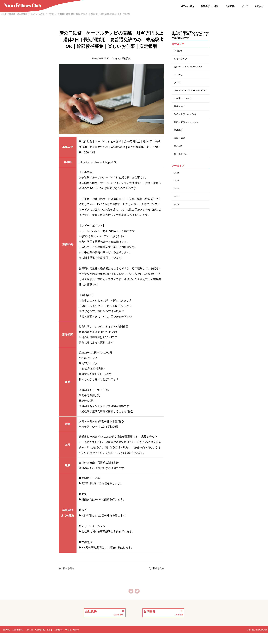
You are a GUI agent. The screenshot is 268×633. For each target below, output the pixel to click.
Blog (49, 629)
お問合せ (259, 6)
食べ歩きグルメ (182, 154)
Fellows (178, 51)
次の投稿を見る (156, 568)
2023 (176, 173)
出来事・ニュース (183, 98)
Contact (58, 629)
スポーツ (178, 74)
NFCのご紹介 (187, 6)
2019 (176, 204)
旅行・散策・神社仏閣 (185, 114)
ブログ (244, 6)
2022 (176, 180)
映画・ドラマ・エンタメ (186, 122)
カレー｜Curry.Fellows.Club (188, 66)
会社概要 (230, 6)
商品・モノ (179, 106)
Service (29, 629)
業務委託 (11, 14)
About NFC (17, 629)
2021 (176, 188)
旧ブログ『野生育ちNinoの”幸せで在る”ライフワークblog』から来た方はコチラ (190, 35)
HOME (3, 14)
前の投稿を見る (66, 568)
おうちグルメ (180, 59)
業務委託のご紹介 (210, 6)
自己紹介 (178, 146)
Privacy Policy (72, 629)
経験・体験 (179, 138)
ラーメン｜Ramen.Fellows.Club (190, 90)
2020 (176, 196)
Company (40, 629)
